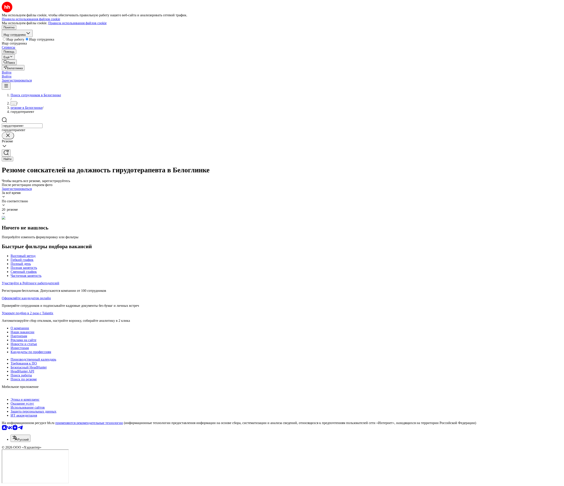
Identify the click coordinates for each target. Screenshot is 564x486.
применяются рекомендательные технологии (89, 423)
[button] (6, 72)
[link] (9, 62)
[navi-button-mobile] (6, 86)
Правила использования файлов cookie (77, 23)
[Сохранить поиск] (6, 153)
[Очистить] (8, 135)
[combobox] (22, 125)
